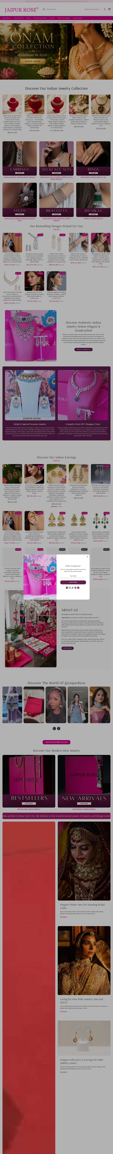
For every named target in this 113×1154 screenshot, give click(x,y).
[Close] (87, 556)
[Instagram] (70, 588)
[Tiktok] (73, 588)
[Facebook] (67, 588)
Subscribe (73, 582)
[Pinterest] (75, 588)
